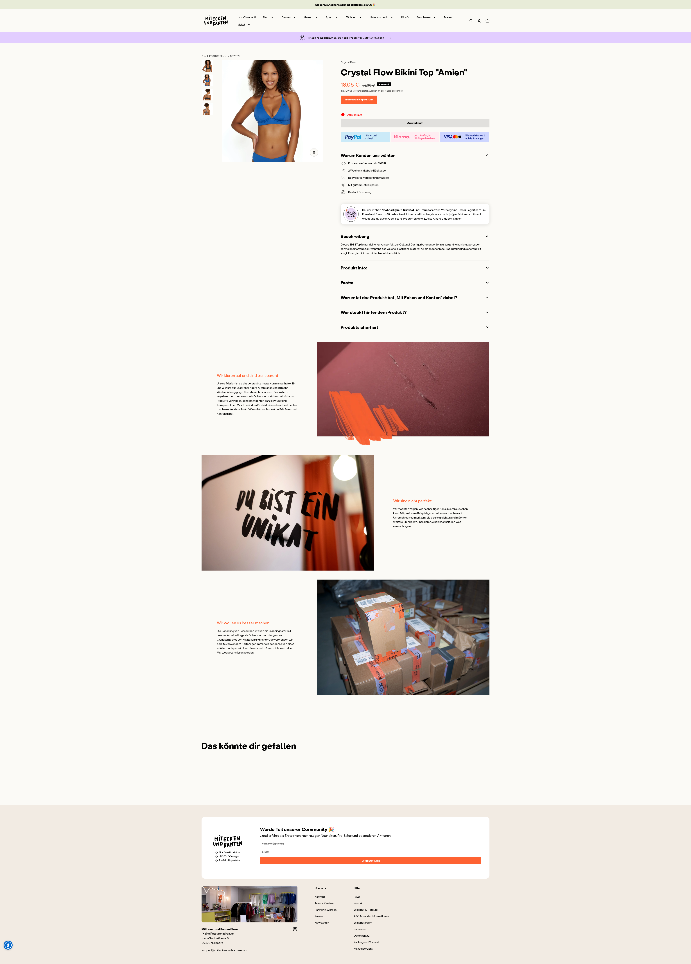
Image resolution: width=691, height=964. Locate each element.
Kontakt (358, 903)
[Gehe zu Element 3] (207, 95)
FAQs (357, 896)
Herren (308, 17)
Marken (448, 17)
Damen (286, 17)
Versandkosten (361, 90)
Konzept (320, 896)
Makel (241, 24)
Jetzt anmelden (371, 860)
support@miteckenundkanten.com (224, 950)
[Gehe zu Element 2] (207, 81)
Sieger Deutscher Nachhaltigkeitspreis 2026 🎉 (345, 4)
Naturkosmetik (379, 17)
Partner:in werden (326, 909)
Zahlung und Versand (366, 942)
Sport (329, 17)
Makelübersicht (363, 948)
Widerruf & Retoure (366, 909)
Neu (265, 17)
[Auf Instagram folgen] (295, 929)
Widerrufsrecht (363, 922)
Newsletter (322, 922)
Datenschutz (361, 935)
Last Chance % (247, 17)
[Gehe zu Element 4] (207, 109)
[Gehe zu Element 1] (207, 66)
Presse (319, 916)
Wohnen (351, 17)
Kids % (405, 17)
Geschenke (424, 17)
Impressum (360, 929)
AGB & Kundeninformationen (371, 916)
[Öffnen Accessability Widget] (8, 945)
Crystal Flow (348, 62)
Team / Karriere (324, 903)
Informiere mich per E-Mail (359, 99)
